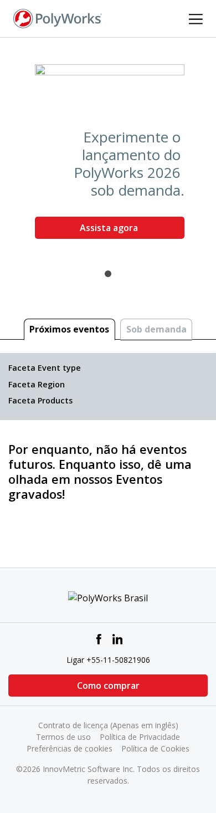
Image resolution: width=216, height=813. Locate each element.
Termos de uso (63, 737)
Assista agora (110, 228)
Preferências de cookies (69, 748)
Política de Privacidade (140, 737)
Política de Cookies (155, 748)
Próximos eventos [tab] (69, 329)
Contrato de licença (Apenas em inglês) (108, 725)
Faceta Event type (44, 367)
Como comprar (108, 685)
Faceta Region (36, 384)
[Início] (57, 18)
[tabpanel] (108, 156)
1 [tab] (108, 273)
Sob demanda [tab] (156, 329)
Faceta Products (40, 400)
